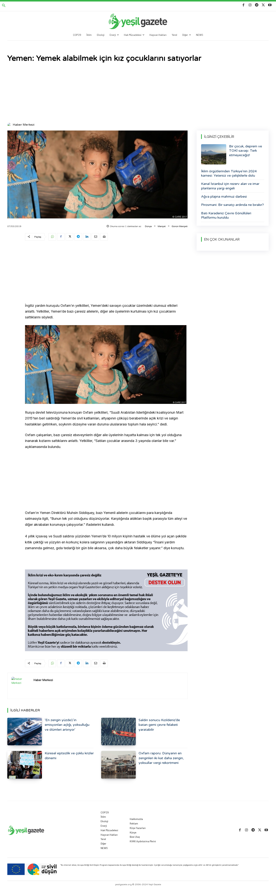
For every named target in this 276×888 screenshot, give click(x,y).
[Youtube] (270, 5)
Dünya (148, 226)
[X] (263, 5)
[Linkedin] (86, 237)
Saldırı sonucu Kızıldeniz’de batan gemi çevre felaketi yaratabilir (159, 724)
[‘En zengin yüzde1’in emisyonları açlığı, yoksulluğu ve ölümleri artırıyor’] (24, 731)
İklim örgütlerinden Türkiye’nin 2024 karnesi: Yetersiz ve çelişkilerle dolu (229, 173)
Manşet (162, 226)
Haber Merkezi (23, 125)
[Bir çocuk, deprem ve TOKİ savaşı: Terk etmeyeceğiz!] (213, 154)
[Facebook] (243, 5)
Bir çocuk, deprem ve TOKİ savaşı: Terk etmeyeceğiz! (245, 150)
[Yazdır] (104, 237)
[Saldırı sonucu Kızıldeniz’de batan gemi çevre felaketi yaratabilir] (118, 731)
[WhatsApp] (52, 237)
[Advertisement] (138, 93)
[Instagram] (250, 5)
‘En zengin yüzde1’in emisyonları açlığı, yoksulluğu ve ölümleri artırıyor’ (67, 724)
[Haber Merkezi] (9, 125)
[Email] (95, 237)
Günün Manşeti (180, 226)
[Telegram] (256, 5)
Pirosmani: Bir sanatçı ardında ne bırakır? (232, 205)
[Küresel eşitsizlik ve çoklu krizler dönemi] (24, 764)
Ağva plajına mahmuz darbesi (224, 196)
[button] (4, 5)
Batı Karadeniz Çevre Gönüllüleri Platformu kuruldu (226, 215)
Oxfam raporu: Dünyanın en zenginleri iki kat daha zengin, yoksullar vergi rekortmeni (161, 758)
